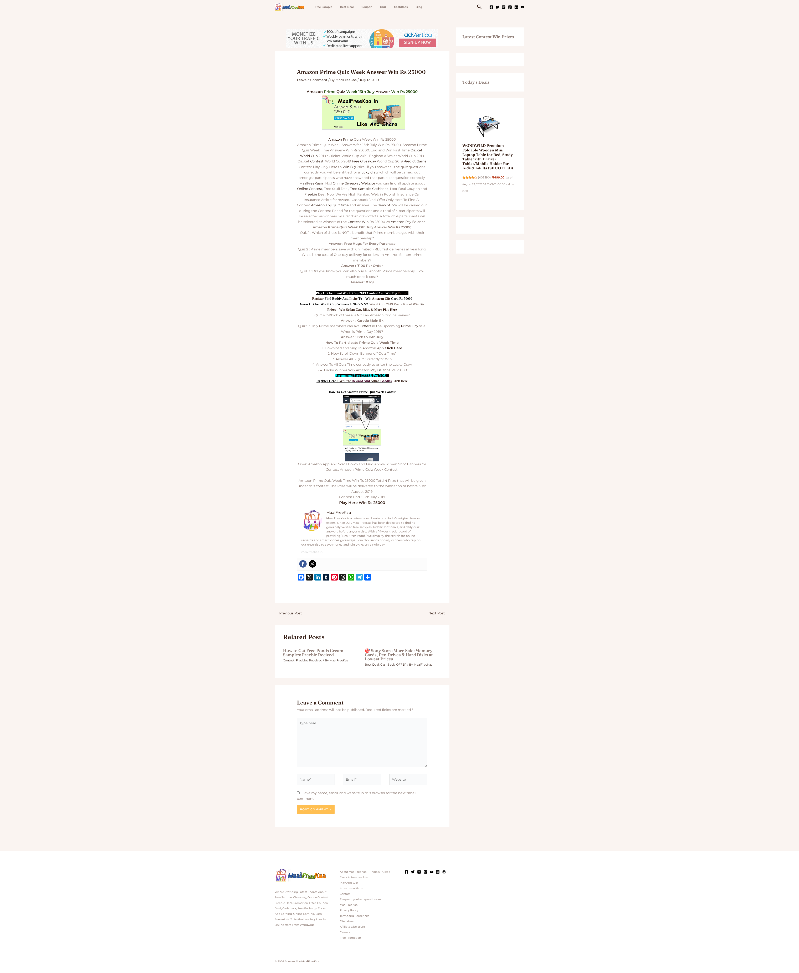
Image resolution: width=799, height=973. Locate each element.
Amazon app (321, 205)
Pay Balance (380, 370)
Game (422, 161)
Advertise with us (351, 888)
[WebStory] (444, 872)
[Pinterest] (510, 7)
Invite (353, 298)
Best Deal (347, 7)
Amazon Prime (340, 139)
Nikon (375, 381)
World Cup (309, 156)
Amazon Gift (381, 298)
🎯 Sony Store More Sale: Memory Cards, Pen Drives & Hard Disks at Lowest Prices (399, 654)
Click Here (393, 348)
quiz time (341, 205)
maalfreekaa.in (312, 552)
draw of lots (387, 205)
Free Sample (323, 7)
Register (318, 298)
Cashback (380, 189)
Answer (383, 91)
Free (355, 161)
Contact (345, 893)
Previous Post (288, 613)
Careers (345, 932)
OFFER (401, 664)
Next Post (438, 613)
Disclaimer (347, 921)
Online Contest (309, 189)
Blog (419, 7)
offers (366, 326)
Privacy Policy (349, 910)
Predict (410, 161)
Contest (317, 161)
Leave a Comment (312, 80)
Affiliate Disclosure (352, 926)
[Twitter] (497, 7)
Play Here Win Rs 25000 (362, 502)
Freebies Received (309, 660)
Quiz (383, 7)
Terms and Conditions (354, 915)
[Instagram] (504, 7)
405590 (484, 177)
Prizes (402, 293)
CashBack (401, 7)
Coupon (366, 7)
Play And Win (349, 882)
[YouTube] (522, 7)
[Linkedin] (516, 7)
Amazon (315, 91)
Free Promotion (350, 937)
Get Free (345, 381)
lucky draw (369, 172)
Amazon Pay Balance (408, 222)
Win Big (349, 167)
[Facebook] (491, 7)
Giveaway (368, 161)
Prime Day (409, 326)
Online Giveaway (346, 183)
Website (368, 183)
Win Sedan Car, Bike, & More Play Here (368, 309)
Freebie (310, 194)
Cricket (416, 150)
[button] (479, 7)
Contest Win (358, 222)
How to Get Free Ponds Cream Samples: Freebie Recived (313, 652)
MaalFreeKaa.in (311, 183)
